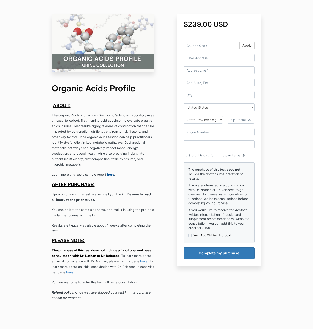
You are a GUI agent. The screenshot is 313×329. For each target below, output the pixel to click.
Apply (247, 45)
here (143, 261)
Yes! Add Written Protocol (212, 235)
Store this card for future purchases (217, 155)
